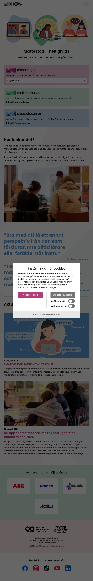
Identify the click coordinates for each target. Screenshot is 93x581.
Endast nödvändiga (62, 294)
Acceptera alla (30, 294)
